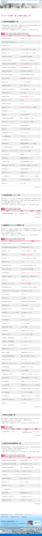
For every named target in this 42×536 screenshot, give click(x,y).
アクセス (28, 514)
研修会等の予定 (5, 516)
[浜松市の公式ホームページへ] (34, 523)
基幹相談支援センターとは (7, 514)
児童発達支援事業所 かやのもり (27, 96)
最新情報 (24, 516)
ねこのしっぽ (24, 294)
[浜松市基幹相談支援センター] (5, 2)
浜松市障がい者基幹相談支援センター (9, 521)
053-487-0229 (36, 431)
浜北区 (23, 33)
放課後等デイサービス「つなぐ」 (27, 279)
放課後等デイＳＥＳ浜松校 (26, 254)
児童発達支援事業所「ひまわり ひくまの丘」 (29, 63)
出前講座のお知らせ (15, 516)
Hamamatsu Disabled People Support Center (22, 534)
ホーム (2, 9)
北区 (19, 33)
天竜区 (27, 33)
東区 (7, 33)
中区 (3, 33)
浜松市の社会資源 (6, 9)
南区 (15, 33)
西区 (11, 33)
